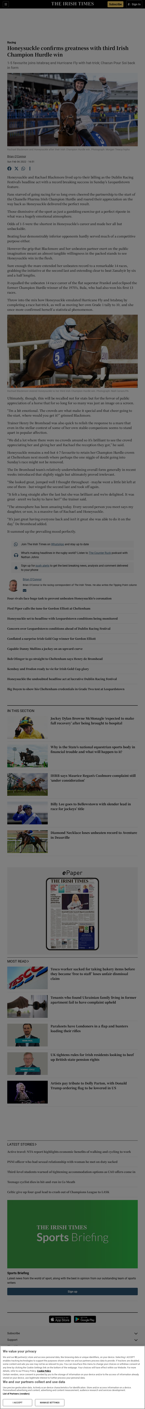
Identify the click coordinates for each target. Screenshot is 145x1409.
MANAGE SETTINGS (49, 1402)
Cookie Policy (44, 1371)
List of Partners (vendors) (16, 1393)
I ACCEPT (17, 1402)
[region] (72, 1377)
